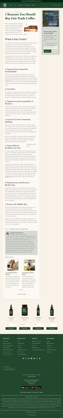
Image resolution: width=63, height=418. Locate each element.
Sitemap (41, 392)
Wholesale (49, 345)
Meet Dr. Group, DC (36, 341)
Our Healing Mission (36, 343)
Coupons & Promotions (22, 349)
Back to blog (22, 294)
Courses (34, 345)
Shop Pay (20, 347)
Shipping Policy (21, 343)
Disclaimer (29, 392)
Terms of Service (6, 352)
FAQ (18, 341)
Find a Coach (20, 352)
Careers (48, 341)
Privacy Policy (35, 392)
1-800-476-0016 (31, 376)
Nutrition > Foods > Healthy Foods (19, 229)
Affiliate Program (50, 343)
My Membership (6, 347)
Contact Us (31, 383)
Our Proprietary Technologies (38, 349)
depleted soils (8, 176)
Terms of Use (23, 392)
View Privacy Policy (51, 45)
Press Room (49, 347)
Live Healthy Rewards (8, 345)
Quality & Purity (35, 347)
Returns (19, 345)
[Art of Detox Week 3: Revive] (29, 265)
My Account (5, 341)
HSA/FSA (49, 352)
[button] (20, 289)
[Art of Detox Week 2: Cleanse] (13, 265)
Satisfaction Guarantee (52, 349)
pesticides (7, 79)
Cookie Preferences (22, 354)
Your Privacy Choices (7, 354)
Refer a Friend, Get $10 (8, 349)
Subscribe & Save (7, 343)
